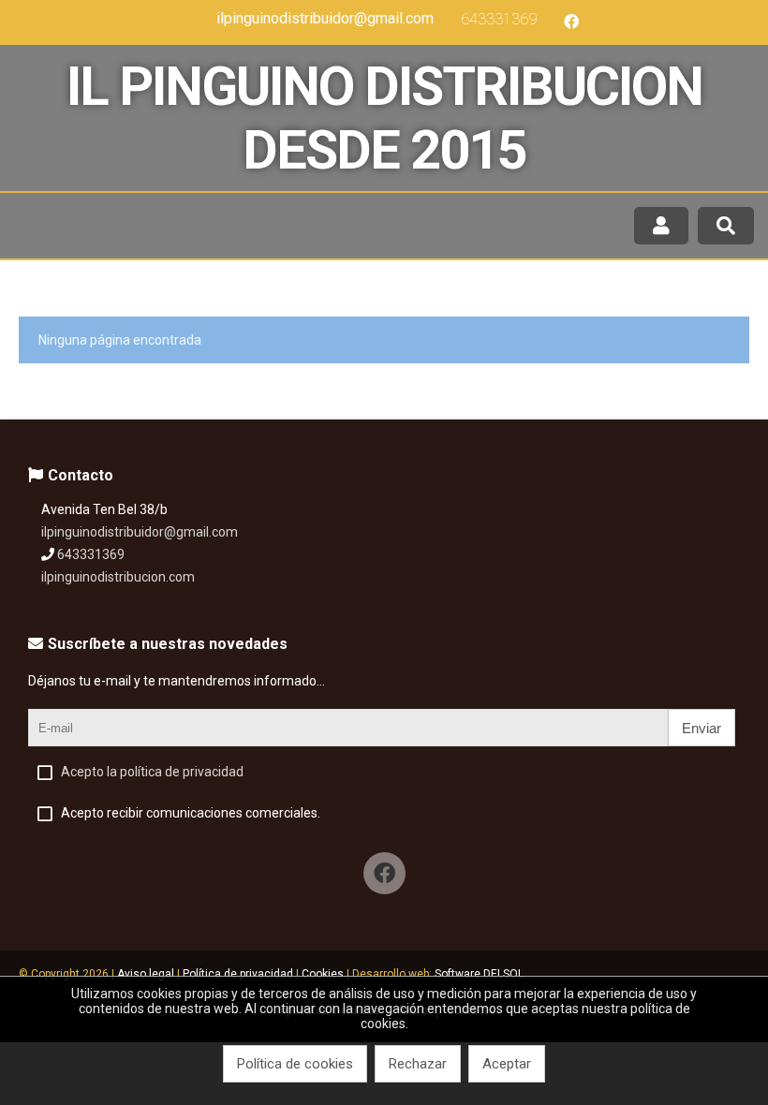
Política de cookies (295, 1063)
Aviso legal (145, 973)
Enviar (701, 728)
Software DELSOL (479, 973)
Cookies (323, 973)
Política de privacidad (238, 973)
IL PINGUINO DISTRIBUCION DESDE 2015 (384, 118)
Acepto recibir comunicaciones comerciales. (190, 812)
